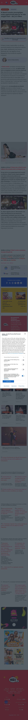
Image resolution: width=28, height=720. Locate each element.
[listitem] (14, 357)
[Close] (25, 334)
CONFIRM (8, 381)
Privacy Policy (21, 386)
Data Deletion (6, 386)
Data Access (14, 386)
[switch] (23, 360)
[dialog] (14, 360)
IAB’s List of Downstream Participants (15, 353)
